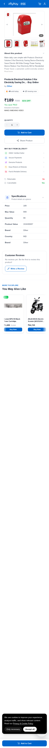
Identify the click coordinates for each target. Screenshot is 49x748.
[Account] (44, 4)
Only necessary (13, 729)
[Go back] (4, 4)
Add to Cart (26, 132)
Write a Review (17, 269)
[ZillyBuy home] (13, 4)
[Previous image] (7, 24)
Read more (8, 71)
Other (9, 86)
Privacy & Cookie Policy (23, 723)
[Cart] (40, 4)
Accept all (30, 729)
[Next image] (41, 24)
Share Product (26, 140)
